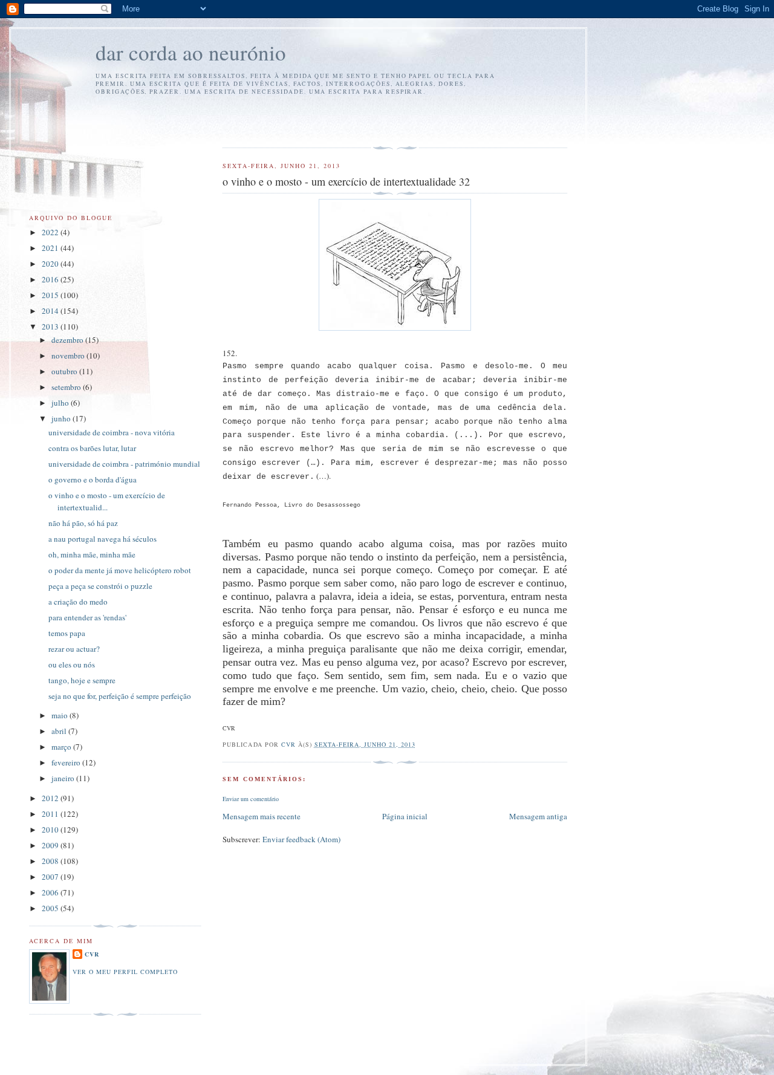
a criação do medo (78, 601)
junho (62, 418)
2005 (51, 908)
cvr (92, 954)
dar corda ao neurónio (191, 52)
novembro (68, 355)
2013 (51, 326)
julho (61, 402)
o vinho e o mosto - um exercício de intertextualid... (106, 501)
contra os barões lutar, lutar (92, 448)
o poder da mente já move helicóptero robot (119, 570)
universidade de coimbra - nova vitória (111, 432)
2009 (51, 845)
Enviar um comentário (251, 798)
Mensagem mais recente (262, 816)
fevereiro (66, 762)
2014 (51, 310)
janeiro (63, 778)
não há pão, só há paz (83, 523)
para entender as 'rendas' (87, 617)
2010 (51, 829)
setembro (67, 387)
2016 (51, 279)
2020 (51, 263)
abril (59, 731)
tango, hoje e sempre (81, 680)
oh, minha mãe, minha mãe (91, 554)
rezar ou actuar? (74, 648)
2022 (51, 232)
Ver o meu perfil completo (125, 971)
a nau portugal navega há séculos (102, 538)
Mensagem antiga (538, 816)
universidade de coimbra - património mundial (124, 463)
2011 (51, 813)
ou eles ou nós (71, 664)
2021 (51, 247)
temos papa (66, 633)
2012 (51, 798)
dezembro (68, 339)
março (62, 746)
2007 (51, 876)
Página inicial (405, 816)
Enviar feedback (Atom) (301, 839)
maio (60, 715)
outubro (65, 371)
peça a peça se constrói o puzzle (100, 585)
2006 (51, 892)
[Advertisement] (293, 120)
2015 (51, 295)
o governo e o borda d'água (92, 479)
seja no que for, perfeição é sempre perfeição (119, 695)
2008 (51, 861)
